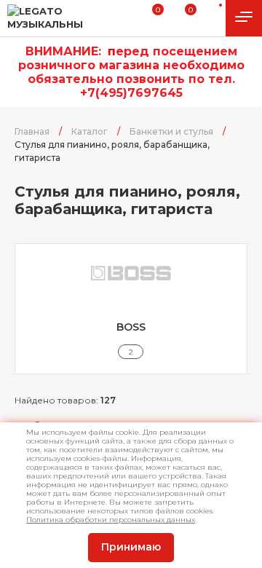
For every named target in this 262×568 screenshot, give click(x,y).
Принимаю (131, 546)
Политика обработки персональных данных (110, 519)
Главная (32, 131)
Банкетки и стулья (171, 131)
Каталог (89, 131)
